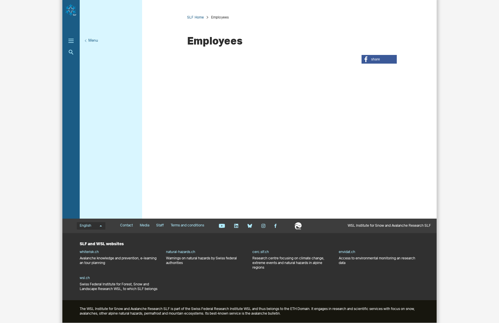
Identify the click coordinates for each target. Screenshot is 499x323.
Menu (93, 40)
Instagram (263, 226)
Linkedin (236, 226)
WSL (298, 226)
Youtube (222, 226)
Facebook (275, 226)
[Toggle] (71, 41)
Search (71, 52)
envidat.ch (347, 252)
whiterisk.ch (89, 252)
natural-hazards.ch (180, 252)
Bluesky (249, 226)
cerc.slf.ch (260, 252)
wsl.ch (85, 278)
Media (144, 226)
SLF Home (195, 17)
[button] (379, 59)
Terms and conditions (187, 226)
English (85, 226)
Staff (160, 226)
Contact (126, 226)
